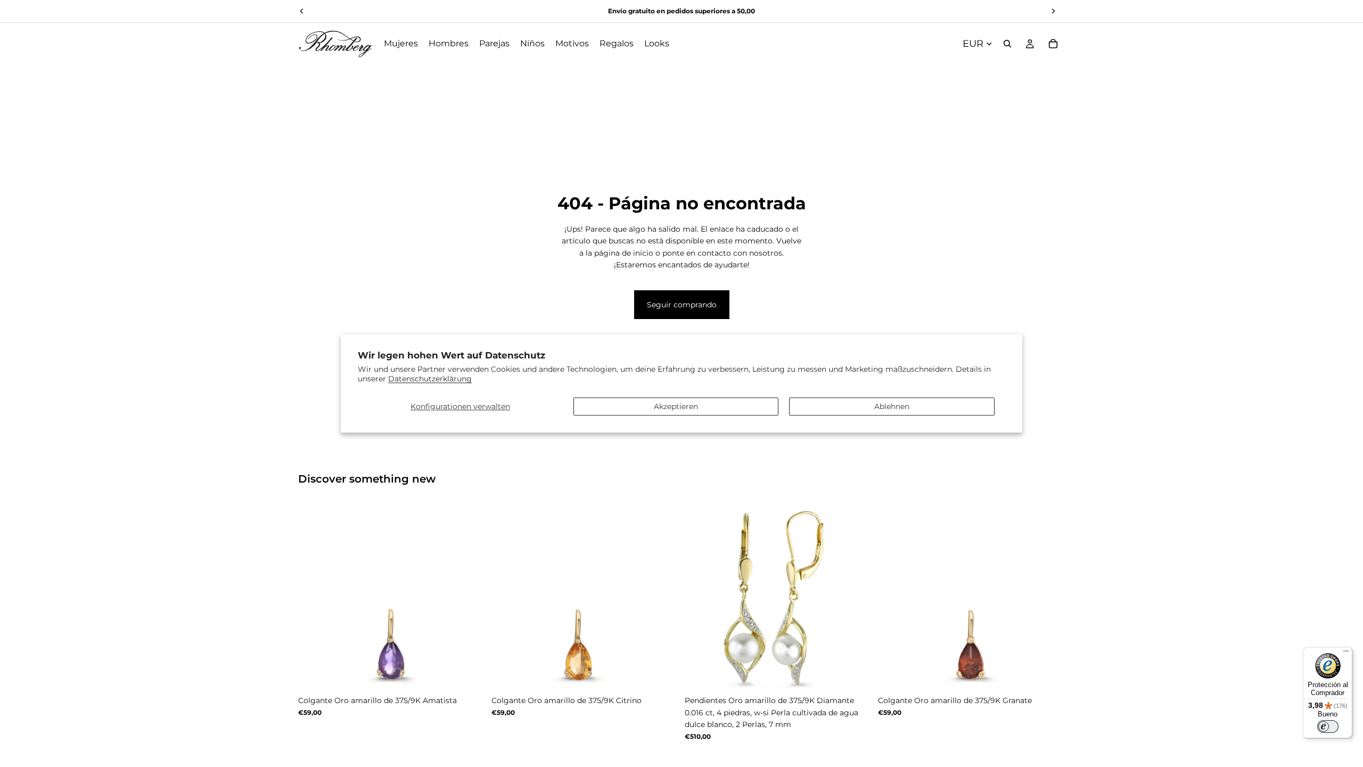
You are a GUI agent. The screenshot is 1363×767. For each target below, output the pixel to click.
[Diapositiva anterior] (314, 597)
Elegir (477, 674)
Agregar (864, 674)
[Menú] (1346, 653)
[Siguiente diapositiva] (469, 597)
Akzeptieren (676, 406)
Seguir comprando (682, 304)
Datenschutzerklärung (430, 379)
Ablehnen (891, 406)
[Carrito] (1053, 43)
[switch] (1328, 726)
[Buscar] (1007, 43)
